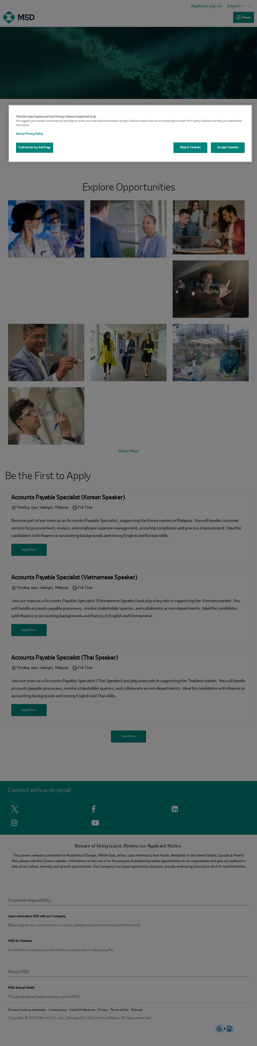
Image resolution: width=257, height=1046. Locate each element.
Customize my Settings (35, 147)
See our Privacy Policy (29, 133)
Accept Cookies (227, 147)
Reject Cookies (190, 147)
